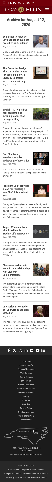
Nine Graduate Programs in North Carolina (26, 469)
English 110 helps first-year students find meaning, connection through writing (15, 114)
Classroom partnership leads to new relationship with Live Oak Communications (16, 269)
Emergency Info (26, 365)
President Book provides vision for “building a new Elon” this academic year (16, 190)
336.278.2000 (26, 450)
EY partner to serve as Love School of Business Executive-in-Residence (16, 40)
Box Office (26, 404)
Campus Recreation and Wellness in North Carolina (26, 473)
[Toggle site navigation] (47, 9)
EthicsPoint (26, 381)
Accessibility (26, 419)
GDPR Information (26, 416)
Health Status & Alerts (26, 388)
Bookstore (26, 400)
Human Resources (26, 384)
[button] (4, 2)
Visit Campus (26, 373)
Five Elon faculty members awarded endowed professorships (16, 157)
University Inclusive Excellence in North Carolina (26, 477)
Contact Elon (26, 361)
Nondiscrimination (26, 412)
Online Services (26, 377)
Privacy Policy (26, 408)
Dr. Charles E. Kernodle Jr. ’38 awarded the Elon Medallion (16, 310)
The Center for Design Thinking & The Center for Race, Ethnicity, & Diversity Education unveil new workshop (15, 74)
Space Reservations (26, 392)
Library (26, 396)
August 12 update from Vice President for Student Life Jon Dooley (16, 230)
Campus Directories (26, 369)
